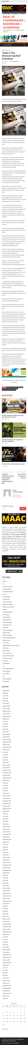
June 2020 (5, 878)
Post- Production (7, 653)
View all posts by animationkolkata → (18, 495)
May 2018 (5, 942)
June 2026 (5, 695)
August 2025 (6, 719)
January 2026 (6, 708)
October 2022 (6, 806)
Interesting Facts (7, 625)
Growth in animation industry (10, 388)
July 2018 (5, 937)
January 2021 (6, 860)
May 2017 (5, 972)
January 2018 (6, 952)
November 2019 (7, 896)
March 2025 (6, 731)
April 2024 (5, 760)
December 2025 (7, 711)
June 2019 (5, 908)
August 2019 (6, 903)
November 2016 (7, 988)
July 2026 (5, 693)
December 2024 (7, 739)
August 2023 (6, 780)
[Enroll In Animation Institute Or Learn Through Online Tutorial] (14, 406)
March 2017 (6, 978)
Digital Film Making (8, 604)
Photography (6, 650)
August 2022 (6, 811)
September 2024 (7, 747)
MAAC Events (6, 632)
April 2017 (5, 975)
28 (21, 1021)
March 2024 (6, 762)
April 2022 (5, 821)
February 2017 (6, 980)
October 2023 (6, 775)
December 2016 (7, 985)
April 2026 (5, 701)
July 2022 (5, 813)
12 (14, 1015)
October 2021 (6, 837)
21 (21, 1018)
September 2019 (7, 901)
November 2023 (7, 772)
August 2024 (6, 749)
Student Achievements (8, 655)
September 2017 (7, 962)
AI (3, 584)
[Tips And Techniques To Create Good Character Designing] (14, 430)
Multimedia (6, 648)
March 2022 (6, 824)
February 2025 (6, 734)
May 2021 (5, 849)
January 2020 (6, 890)
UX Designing (6, 663)
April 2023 (5, 790)
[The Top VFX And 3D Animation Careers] (14, 454)
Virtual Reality (6, 671)
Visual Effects (6, 673)
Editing (4, 609)
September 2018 (7, 931)
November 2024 (7, 742)
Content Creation (7, 602)
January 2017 (6, 983)
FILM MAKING (7, 617)
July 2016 (5, 998)
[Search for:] (14, 508)
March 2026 (6, 703)
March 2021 (6, 854)
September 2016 (7, 993)
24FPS (4, 581)
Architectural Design (8, 591)
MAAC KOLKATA (7, 635)
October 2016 (6, 990)
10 (7, 1015)
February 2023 (6, 795)
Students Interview (7, 658)
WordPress (10, 1043)
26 (14, 1021)
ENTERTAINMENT (7, 612)
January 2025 (6, 736)
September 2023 (7, 778)
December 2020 (7, 862)
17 (7, 1018)
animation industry (18, 387)
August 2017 (6, 965)
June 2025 (5, 724)
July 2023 (5, 783)
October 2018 (6, 929)
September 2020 (7, 870)
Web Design (6, 681)
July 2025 (5, 721)
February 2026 (6, 706)
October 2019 (6, 898)
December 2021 (7, 831)
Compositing (6, 599)
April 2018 (5, 944)
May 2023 (5, 788)
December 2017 (7, 955)
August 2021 (6, 842)
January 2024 (6, 767)
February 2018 (6, 949)
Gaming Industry (7, 619)
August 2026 (6, 690)
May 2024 (5, 757)
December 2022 (7, 801)
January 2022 (6, 829)
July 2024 (5, 752)
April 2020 (5, 883)
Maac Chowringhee (8, 630)
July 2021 (5, 844)
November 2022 (7, 803)
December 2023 (7, 770)
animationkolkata (14, 61)
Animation (9, 387)
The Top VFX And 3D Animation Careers (13, 464)
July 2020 (5, 875)
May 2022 (5, 819)
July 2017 (5, 967)
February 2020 (6, 888)
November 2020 (7, 865)
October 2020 (6, 867)
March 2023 (6, 793)
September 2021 (7, 839)
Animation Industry (6, 50)
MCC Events (6, 643)
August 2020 (6, 872)
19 (14, 1018)
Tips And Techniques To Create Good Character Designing (12, 440)
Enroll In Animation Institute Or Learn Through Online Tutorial (13, 416)
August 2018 (6, 934)
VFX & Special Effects (8, 668)
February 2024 (6, 765)
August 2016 (6, 996)
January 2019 (6, 921)
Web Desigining (7, 678)
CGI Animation (6, 596)
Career (4, 594)
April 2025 (5, 729)
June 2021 (5, 847)
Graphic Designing (7, 622)
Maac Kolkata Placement (9, 637)
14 (21, 1015)
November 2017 (7, 957)
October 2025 (6, 713)
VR (3, 676)
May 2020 (5, 880)
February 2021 (6, 857)
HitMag (17, 1043)
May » (7, 1029)
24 (7, 1021)
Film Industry (6, 614)
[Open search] (24, 45)
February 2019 (6, 919)
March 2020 (6, 885)
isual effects (6, 627)
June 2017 (5, 970)
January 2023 (6, 798)
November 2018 (7, 926)
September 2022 (7, 808)
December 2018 (7, 924)
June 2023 (5, 785)
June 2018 (5, 939)
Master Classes (6, 640)
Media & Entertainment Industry (11, 645)
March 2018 (6, 947)
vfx (3, 666)
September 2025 (7, 716)
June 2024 (5, 754)
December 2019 (7, 893)
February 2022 (6, 826)
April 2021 (5, 852)
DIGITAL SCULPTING (8, 607)
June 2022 (5, 816)
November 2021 (7, 834)
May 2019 (5, 911)
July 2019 (5, 906)
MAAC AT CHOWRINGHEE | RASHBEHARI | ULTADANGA (14, 22)
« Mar (3, 1029)
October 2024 (6, 744)
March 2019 (6, 916)
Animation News (7, 589)
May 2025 (5, 726)
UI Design (5, 661)
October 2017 (6, 960)
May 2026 (5, 698)
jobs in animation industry (9, 390)
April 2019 (5, 913)
